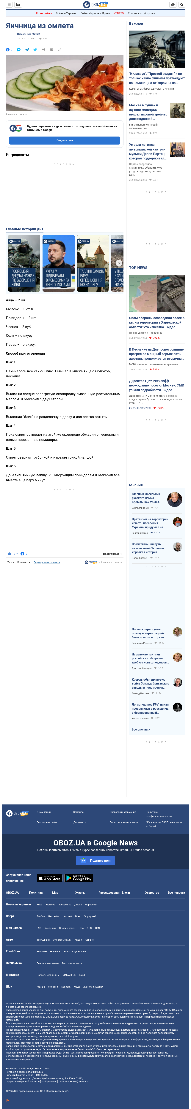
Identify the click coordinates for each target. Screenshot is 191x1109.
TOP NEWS (138, 267)
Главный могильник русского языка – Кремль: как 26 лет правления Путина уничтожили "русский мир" (147, 498)
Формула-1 (90, 916)
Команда (78, 812)
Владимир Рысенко (142, 643)
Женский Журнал (93, 986)
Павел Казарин (140, 558)
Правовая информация (123, 812)
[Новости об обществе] (91, 563)
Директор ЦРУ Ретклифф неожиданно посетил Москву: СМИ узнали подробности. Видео (156, 385)
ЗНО (89, 928)
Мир (55, 892)
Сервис (89, 939)
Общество (152, 892)
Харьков (50, 904)
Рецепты (42, 951)
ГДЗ (39, 928)
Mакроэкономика (72, 963)
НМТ (97, 928)
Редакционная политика (47, 562)
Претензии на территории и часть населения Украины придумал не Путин (150, 523)
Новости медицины (48, 975)
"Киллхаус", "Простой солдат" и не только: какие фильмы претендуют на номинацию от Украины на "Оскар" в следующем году (157, 78)
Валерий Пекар (140, 533)
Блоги (126, 892)
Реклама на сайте (47, 822)
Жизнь (80, 892)
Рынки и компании (48, 963)
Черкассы (91, 904)
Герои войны (44, 13)
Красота (66, 986)
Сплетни (53, 986)
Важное (136, 23)
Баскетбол (54, 916)
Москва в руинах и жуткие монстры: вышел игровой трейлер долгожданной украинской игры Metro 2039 (148, 112)
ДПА (81, 928)
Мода (77, 986)
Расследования (109, 892)
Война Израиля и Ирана (95, 13)
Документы (80, 822)
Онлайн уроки (67, 928)
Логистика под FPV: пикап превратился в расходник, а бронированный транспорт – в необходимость (150, 709)
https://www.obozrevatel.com (129, 1003)
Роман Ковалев (140, 718)
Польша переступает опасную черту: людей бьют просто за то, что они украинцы (148, 633)
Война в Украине (66, 13)
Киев (39, 904)
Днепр (78, 904)
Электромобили (62, 939)
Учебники (50, 928)
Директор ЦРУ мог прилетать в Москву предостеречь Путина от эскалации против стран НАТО (155, 399)
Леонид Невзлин (140, 693)
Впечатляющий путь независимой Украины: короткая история (148, 548)
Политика (36, 892)
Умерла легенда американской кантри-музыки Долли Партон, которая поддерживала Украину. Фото (147, 152)
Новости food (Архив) (28, 34)
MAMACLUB (69, 975)
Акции (78, 939)
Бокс (78, 916)
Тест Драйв (43, 939)
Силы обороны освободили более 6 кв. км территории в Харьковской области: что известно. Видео (156, 322)
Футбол (41, 916)
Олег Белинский (140, 508)
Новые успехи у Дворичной (145, 332)
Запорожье (64, 904)
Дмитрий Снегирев (142, 668)
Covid (82, 975)
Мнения (136, 485)
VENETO (119, 13)
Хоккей (68, 916)
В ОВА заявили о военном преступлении (153, 364)
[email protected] (49, 1081)
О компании (44, 812)
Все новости (176, 892)
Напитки (55, 951)
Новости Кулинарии (74, 951)
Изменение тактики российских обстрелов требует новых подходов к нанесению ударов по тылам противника (150, 659)
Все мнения (140, 729)
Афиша (41, 986)
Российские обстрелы (141, 13)
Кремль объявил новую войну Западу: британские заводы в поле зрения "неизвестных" (150, 684)
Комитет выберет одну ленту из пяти (151, 88)
